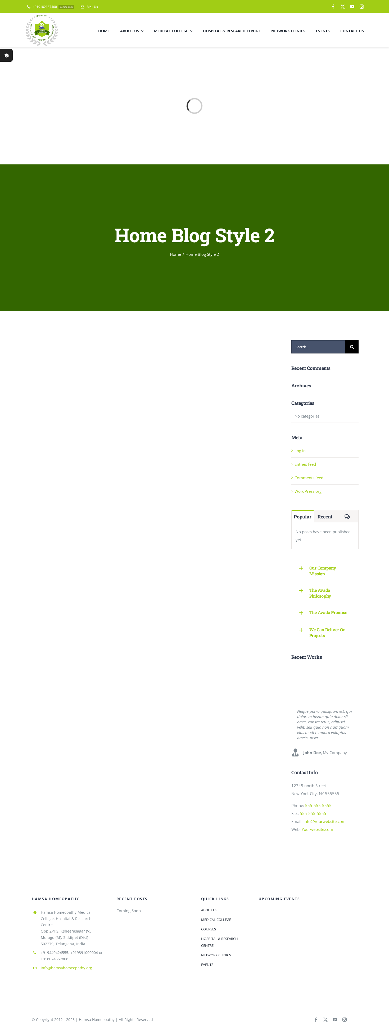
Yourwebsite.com (317, 829)
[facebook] (333, 7)
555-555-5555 (318, 805)
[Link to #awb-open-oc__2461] (6, 55)
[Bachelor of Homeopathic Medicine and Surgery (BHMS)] (339, 685)
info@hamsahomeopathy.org (66, 967)
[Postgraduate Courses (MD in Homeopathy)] (320, 685)
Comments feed (309, 477)
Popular (302, 516)
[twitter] (343, 7)
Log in (300, 450)
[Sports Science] (300, 685)
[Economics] (339, 672)
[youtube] (352, 7)
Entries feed (305, 464)
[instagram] (362, 7)
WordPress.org (308, 491)
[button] (325, 571)
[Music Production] (300, 672)
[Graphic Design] (320, 672)
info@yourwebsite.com (325, 821)
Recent (325, 516)
